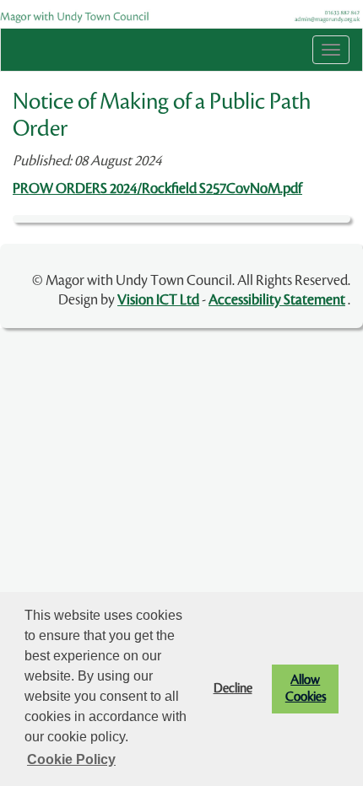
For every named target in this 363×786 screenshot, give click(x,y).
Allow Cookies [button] (305, 688)
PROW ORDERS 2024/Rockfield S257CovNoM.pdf (157, 188)
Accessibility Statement (277, 300)
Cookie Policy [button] (71, 759)
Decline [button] (233, 688)
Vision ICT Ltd (158, 300)
